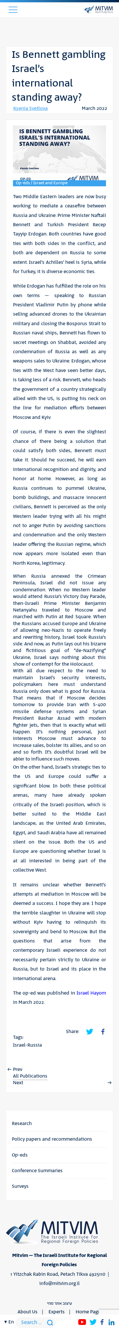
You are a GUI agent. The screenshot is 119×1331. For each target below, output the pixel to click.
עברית (11, 1031)
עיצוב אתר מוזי (59, 1303)
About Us (28, 1311)
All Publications (30, 1076)
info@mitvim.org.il (59, 1283)
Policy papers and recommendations (52, 1139)
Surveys (20, 1186)
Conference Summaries (37, 1170)
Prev (17, 1069)
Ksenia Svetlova (30, 109)
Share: (72, 1031)
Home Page (88, 1311)
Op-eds (20, 1155)
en (11, 1322)
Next (18, 1082)
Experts (57, 1311)
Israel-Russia (27, 1045)
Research (22, 1123)
